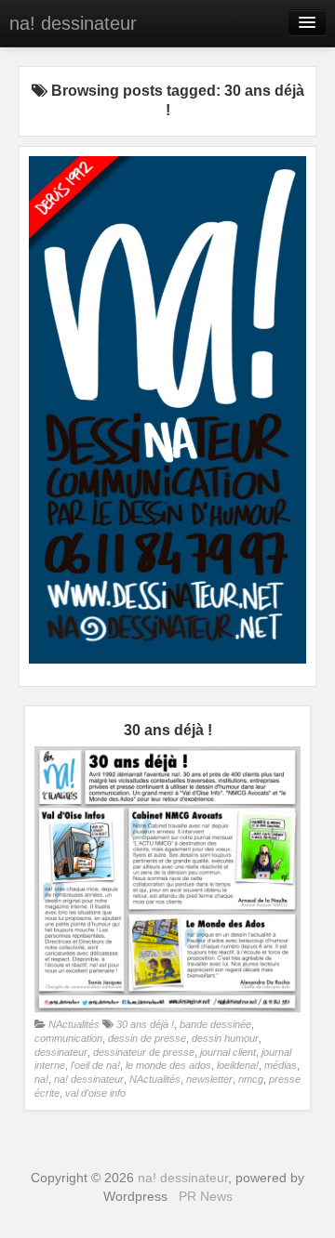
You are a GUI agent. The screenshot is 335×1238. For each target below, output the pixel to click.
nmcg (250, 1079)
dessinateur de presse (143, 1052)
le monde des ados (168, 1065)
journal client (228, 1052)
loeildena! (238, 1065)
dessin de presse (147, 1038)
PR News (206, 1196)
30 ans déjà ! (145, 1024)
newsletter (209, 1079)
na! (41, 1079)
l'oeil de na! (95, 1065)
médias (280, 1065)
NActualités (74, 1024)
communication (68, 1038)
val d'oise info (95, 1093)
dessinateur (60, 1052)
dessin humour (225, 1038)
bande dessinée (215, 1024)
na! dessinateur (73, 23)
